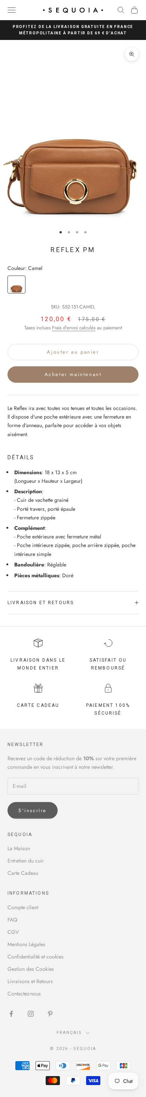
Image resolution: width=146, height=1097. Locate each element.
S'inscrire (32, 810)
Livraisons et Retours (30, 981)
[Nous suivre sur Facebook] (11, 1013)
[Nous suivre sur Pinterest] (50, 1013)
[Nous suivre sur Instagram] (30, 1013)
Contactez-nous (24, 993)
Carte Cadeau (22, 873)
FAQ (12, 919)
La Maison (18, 848)
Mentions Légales (26, 944)
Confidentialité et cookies (35, 956)
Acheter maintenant (73, 374)
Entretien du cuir (25, 860)
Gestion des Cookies (30, 969)
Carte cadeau (38, 705)
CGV (13, 932)
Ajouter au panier (73, 351)
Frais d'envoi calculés (73, 327)
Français (69, 1032)
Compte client (22, 907)
